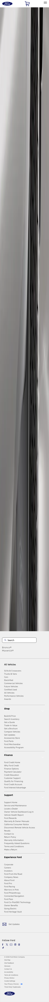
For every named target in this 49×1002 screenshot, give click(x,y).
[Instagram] (15, 945)
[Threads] (19, 945)
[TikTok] (3, 948)
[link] (7, 960)
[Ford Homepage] (9, 995)
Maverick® (8, 650)
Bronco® (7, 647)
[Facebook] (3, 945)
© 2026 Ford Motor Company (14, 957)
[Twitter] (7, 945)
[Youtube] (11, 945)
